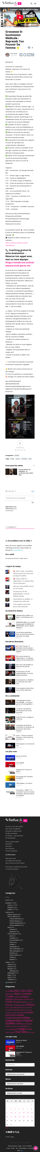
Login (32, 491)
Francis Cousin (9, 1007)
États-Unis (31, 1032)
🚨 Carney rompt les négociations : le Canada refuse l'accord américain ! (23, 581)
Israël (7, 1010)
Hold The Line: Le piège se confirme (24, 718)
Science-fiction (14, 955)
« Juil (6, 1128)
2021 (17, 991)
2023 (30, 459)
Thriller (12, 957)
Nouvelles (29, 1146)
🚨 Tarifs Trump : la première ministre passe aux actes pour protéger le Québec (23, 573)
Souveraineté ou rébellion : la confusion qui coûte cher (26, 472)
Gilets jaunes (18, 1007)
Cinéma (7, 912)
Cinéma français (15, 921)
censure (9, 999)
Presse (8, 1148)
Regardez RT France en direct (24, 770)
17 (11, 1117)
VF (17, 1029)
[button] (35, 3)
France (9, 905)
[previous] (32, 466)
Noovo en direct (21, 756)
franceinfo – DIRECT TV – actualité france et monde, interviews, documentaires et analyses (25, 792)
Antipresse (17, 997)
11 (15, 1113)
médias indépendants (17, 1019)
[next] (34, 466)
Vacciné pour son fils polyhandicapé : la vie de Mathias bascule (21, 593)
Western (12, 959)
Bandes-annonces (13, 914)
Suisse (12, 459)
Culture (7, 962)
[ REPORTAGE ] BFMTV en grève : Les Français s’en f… (25, 616)
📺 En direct (9, 982)
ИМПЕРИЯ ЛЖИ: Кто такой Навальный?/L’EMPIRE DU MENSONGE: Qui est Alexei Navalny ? (25, 625)
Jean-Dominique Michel (16, 1010)
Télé (16, 1148)
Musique (10, 969)
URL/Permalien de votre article (12, 513)
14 (28, 1113)
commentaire (17, 550)
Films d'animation (15, 949)
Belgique (25, 996)
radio (18, 1023)
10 (11, 1113)
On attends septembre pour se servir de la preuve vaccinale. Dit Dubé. (25, 634)
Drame (12, 942)
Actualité (8, 903)
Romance (13, 953)
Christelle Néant (28, 999)
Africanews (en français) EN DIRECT (24, 777)
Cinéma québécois (15, 925)
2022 (23, 990)
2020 (11, 990)
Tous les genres (12, 934)
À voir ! (7, 900)
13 (23, 1113)
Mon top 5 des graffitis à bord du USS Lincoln (24, 665)
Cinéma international (16, 923)
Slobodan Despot (15, 1026)
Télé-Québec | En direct (24, 783)
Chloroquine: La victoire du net (25, 745)
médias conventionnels (14, 1016)
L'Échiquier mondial (10, 1013)
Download (30, 1148)
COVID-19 (10, 1001)
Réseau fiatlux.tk (12, 1146)
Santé (9, 977)
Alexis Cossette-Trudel (18, 995)
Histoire (9, 964)
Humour (10, 966)
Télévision (10, 979)
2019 (6, 991)
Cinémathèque (23, 1148)
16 (7, 1117)
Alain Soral (9, 994)
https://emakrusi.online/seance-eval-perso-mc (19, 264)
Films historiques (15, 951)
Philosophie (11, 973)
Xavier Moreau (10, 1032)
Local (24, 1146)
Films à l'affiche (12, 916)
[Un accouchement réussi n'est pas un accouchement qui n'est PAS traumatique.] (15, 413)
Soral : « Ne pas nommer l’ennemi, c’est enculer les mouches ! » (24, 737)
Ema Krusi (13, 53)
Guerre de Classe (27, 1007)
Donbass (22, 1005)
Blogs (20, 1146)
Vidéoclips (13, 971)
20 (23, 1117)
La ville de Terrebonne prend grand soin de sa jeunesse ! (24, 710)
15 (32, 1113)
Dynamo (12, 929)
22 (32, 1117)
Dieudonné (30, 1002)
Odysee (28, 1020)
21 (28, 1117)
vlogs (18, 459)
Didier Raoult (21, 1002)
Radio (9, 975)
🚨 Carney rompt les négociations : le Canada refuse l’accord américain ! (25, 658)
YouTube (24, 459)
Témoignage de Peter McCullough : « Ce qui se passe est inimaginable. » (24, 702)
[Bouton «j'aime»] (29, 47)
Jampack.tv (13, 931)
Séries (9, 927)
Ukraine (13, 1029)
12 (19, 1113)
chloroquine (18, 999)
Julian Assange (28, 1010)
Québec (9, 909)
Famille (12, 944)
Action (11, 936)
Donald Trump (12, 1004)
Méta (18, 1150)
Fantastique (13, 946)
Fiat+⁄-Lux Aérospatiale (23, 1142)
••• (6, 897)
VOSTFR (29, 1029)
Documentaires (14, 940)
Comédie (12, 938)
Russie (24, 1024)
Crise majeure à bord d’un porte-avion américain (25, 689)
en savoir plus (11, 509)
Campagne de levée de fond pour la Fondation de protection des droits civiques (25, 728)
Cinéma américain (15, 919)
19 (19, 1117)
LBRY (18, 1013)
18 (15, 1117)
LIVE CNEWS (20, 763)
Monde (17, 455)
